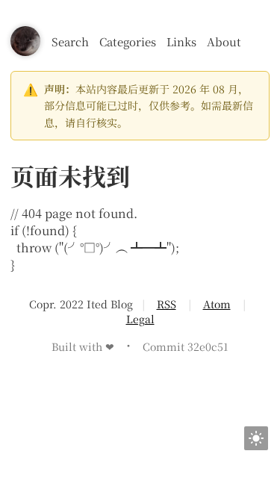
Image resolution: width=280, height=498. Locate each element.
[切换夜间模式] (256, 438)
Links (181, 41)
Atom (217, 303)
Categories (127, 41)
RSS (166, 303)
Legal (140, 318)
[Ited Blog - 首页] (25, 41)
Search (70, 41)
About (224, 41)
